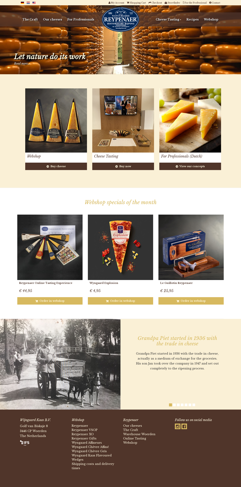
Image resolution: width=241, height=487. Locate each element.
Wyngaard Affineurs (87, 442)
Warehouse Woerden (139, 434)
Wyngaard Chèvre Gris (89, 451)
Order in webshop (52, 300)
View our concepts (192, 166)
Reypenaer (80, 425)
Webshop (211, 19)
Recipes (192, 19)
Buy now (125, 166)
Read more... (22, 63)
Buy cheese (58, 166)
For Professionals (80, 19)
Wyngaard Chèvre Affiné (90, 447)
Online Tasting (134, 438)
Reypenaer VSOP (85, 430)
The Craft (30, 19)
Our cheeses (52, 19)
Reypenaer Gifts (84, 438)
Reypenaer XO (83, 434)
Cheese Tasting (167, 19)
